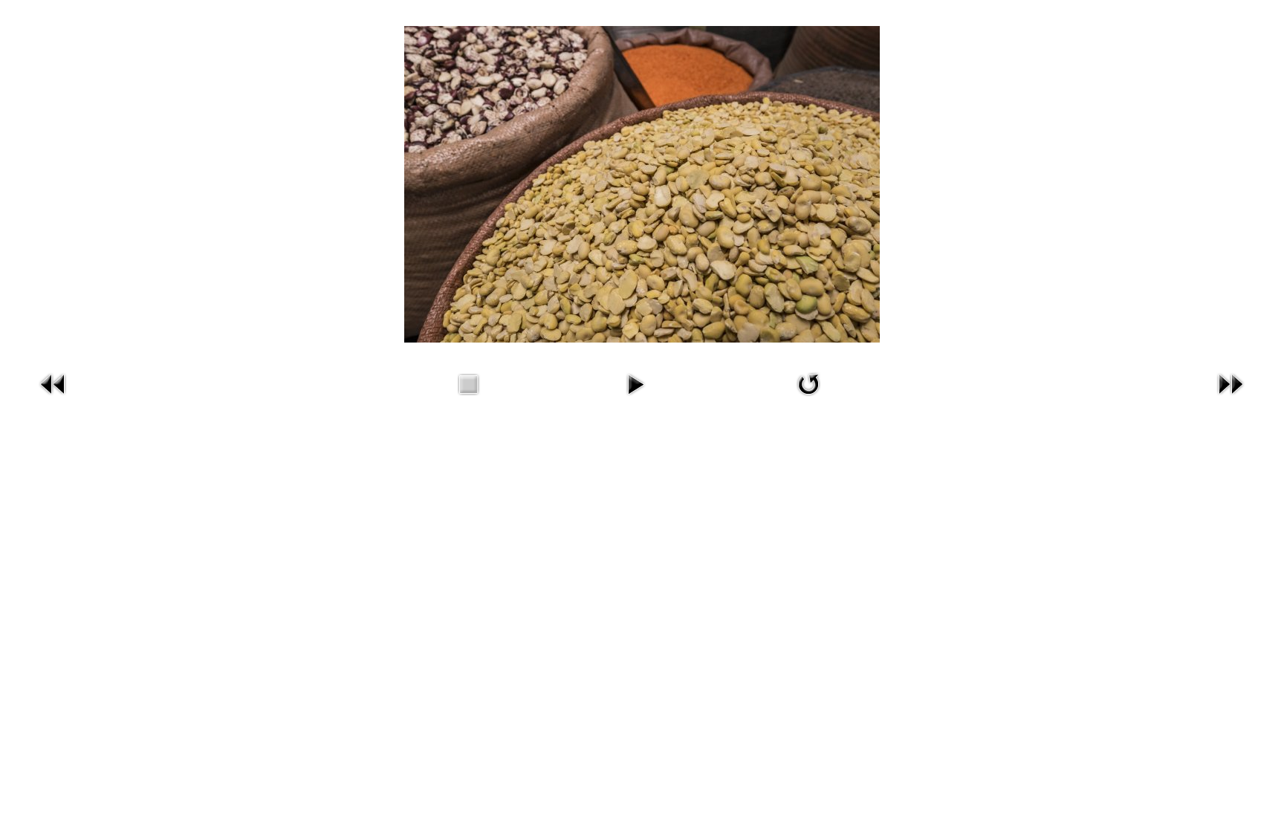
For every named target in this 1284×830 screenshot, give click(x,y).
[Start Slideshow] (635, 398)
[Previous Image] (53, 398)
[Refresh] (808, 398)
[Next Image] (1230, 398)
